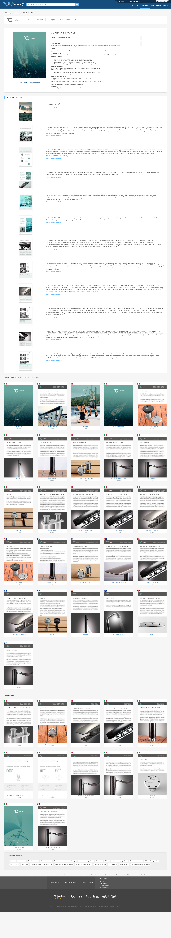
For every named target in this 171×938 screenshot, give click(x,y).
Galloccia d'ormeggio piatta (152, 861)
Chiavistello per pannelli (100, 864)
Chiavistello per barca (46, 861)
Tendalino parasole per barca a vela (64, 864)
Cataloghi (145, 5)
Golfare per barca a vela (136, 861)
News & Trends (161, 5)
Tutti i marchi (103, 878)
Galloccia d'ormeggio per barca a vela (140, 864)
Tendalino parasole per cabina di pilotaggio (65, 861)
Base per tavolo (21, 861)
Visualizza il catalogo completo (30, 82)
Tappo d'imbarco (14, 864)
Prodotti (134, 5)
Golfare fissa (25, 864)
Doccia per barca (124, 864)
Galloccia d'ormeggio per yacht (83, 864)
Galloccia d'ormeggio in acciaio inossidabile (41, 864)
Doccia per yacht (113, 864)
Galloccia (12, 861)
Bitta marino (99, 861)
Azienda (30, 19)
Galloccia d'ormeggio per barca (119, 861)
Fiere (76, 19)
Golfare (107, 861)
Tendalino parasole (33, 861)
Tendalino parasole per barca (86, 861)
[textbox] (50, 4)
